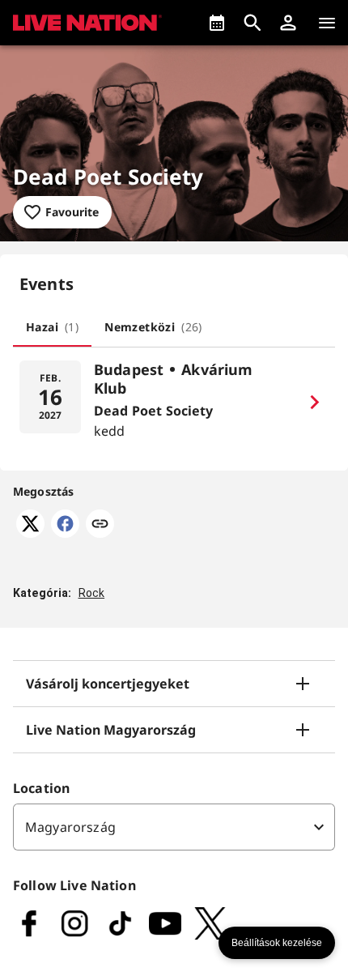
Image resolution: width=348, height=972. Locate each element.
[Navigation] (327, 22)
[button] (288, 22)
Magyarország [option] (70, 827)
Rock (92, 592)
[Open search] (252, 22)
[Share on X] (30, 533)
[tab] (52, 327)
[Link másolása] (100, 524)
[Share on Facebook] (65, 533)
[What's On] (217, 22)
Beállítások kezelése (276, 943)
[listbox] (174, 827)
